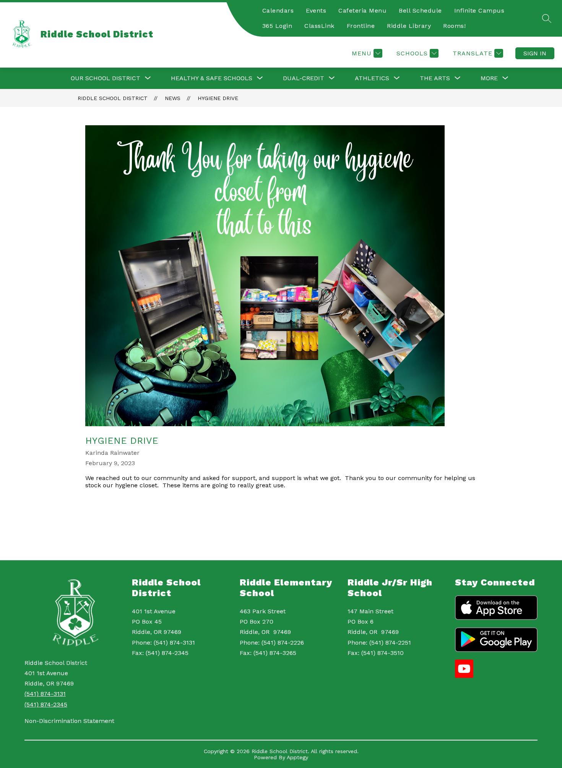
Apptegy (297, 757)
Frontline (361, 25)
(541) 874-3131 (45, 693)
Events (316, 10)
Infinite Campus (479, 10)
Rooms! (454, 25)
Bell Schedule (420, 10)
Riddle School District (113, 98)
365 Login (277, 25)
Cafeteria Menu (362, 10)
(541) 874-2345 (45, 704)
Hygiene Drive (218, 98)
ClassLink (319, 25)
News (172, 98)
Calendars (278, 10)
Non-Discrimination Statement (69, 720)
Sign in (534, 53)
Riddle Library (409, 25)
